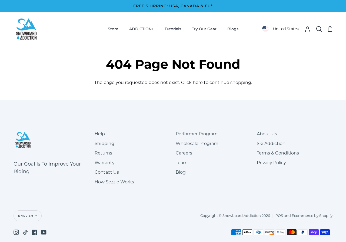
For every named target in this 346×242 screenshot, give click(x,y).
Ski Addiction (271, 143)
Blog (181, 172)
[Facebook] (34, 232)
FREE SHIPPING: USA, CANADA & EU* (173, 6)
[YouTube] (43, 232)
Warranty (105, 162)
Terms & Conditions (278, 153)
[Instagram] (16, 232)
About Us (267, 133)
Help (100, 133)
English (26, 215)
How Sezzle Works (114, 181)
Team (182, 162)
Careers (184, 153)
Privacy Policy (271, 162)
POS (279, 215)
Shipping (104, 143)
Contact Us (107, 172)
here (198, 82)
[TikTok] (25, 232)
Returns (103, 153)
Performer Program (197, 133)
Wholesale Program (197, 143)
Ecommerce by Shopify (312, 215)
